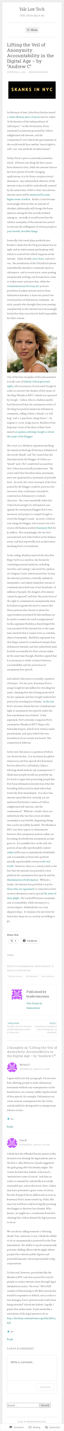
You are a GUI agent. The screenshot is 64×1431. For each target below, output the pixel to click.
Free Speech (48, 976)
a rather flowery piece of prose (23, 117)
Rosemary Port (44, 528)
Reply (10, 1126)
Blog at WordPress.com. (32, 1421)
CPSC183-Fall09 (15, 976)
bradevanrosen (38, 72)
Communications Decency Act (23, 286)
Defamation (32, 976)
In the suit (48, 701)
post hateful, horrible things (22, 231)
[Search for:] (23, 1405)
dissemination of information (22, 879)
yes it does (38, 258)
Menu (33, 30)
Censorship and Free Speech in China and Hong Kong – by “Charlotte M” (45, 1028)
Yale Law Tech (32, 9)
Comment (45, 1387)
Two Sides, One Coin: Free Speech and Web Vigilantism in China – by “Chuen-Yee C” (19, 1028)
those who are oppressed (20, 889)
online (10, 852)
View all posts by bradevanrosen (34, 1006)
